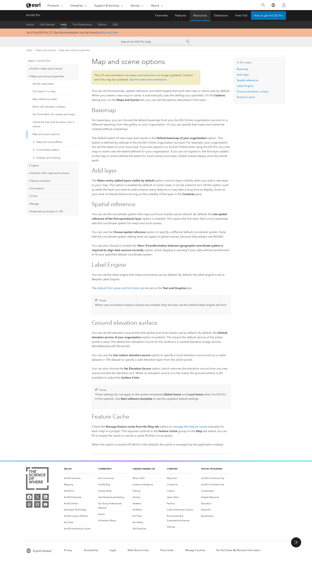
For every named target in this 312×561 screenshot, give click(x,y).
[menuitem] (78, 478)
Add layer (243, 74)
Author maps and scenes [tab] (46, 68)
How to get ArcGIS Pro (268, 15)
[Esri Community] (29, 504)
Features (180, 15)
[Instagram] (37, 504)
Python (102, 24)
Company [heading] (172, 468)
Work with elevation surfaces (48, 106)
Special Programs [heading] (211, 468)
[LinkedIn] (45, 497)
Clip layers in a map (43, 91)
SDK (115, 24)
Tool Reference (82, 24)
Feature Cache (246, 97)
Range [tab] (35, 203)
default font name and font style (118, 288)
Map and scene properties (74, 50)
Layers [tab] (35, 165)
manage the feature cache (190, 426)
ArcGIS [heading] (68, 468)
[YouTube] (45, 504)
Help (63, 24)
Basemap (242, 69)
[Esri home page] (33, 5)
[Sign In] (284, 5)
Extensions (221, 15)
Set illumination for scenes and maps (53, 114)
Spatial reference (247, 80)
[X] (37, 497)
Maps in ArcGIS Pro (39, 60)
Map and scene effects (49, 142)
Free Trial (241, 15)
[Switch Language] (273, 5)
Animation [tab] (37, 188)
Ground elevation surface (252, 91)
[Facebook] (29, 497)
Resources (200, 15)
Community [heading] (105, 468)
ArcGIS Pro (33, 15)
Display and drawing (48, 157)
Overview (161, 15)
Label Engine (245, 86)
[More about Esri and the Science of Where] (37, 479)
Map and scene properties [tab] (47, 76)
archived (142, 75)
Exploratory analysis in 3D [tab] (47, 211)
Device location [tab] (40, 180)
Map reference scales (44, 99)
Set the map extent (43, 83)
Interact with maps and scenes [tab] (50, 173)
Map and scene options (46, 134)
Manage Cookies (195, 550)
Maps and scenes (46, 50)
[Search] (263, 5)
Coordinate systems (47, 149)
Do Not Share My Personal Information (238, 550)
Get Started (47, 24)
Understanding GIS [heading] (144, 468)
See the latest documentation (148, 79)
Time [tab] (34, 196)
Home (30, 24)
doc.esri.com (109, 32)
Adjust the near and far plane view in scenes (53, 124)
